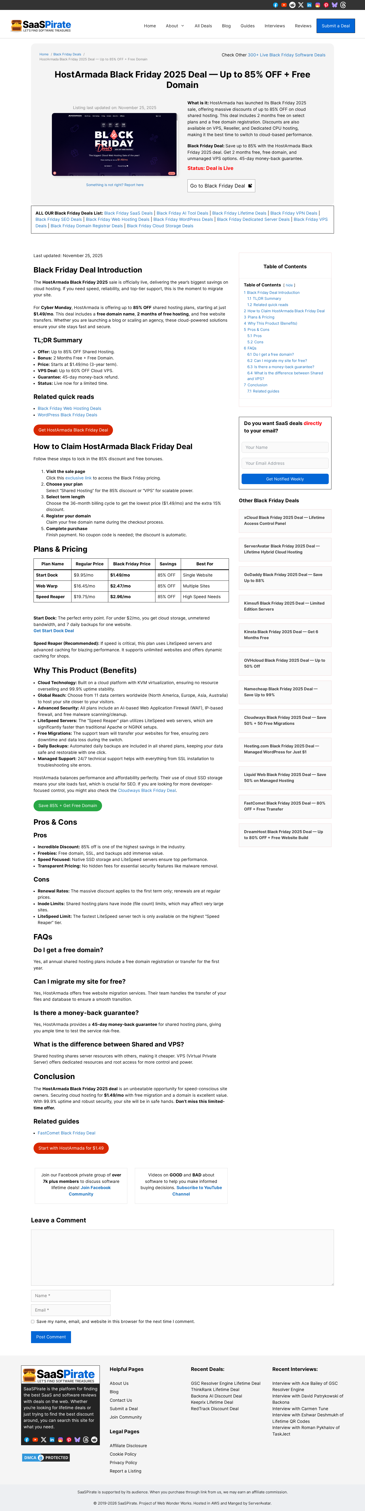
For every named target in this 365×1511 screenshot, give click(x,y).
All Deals (203, 25)
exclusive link (78, 477)
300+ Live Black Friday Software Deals (287, 54)
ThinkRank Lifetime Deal (215, 1389)
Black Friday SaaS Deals (128, 213)
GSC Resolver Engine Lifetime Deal (225, 1383)
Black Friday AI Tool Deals (182, 213)
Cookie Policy (123, 1454)
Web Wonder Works (174, 1503)
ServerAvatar (259, 1503)
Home (150, 25)
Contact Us (121, 1400)
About (172, 25)
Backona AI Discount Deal (216, 1396)
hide (289, 285)
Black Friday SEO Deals (59, 219)
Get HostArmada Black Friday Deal (73, 429)
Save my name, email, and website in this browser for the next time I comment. (115, 1321)
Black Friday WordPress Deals (183, 219)
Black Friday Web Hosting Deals (117, 219)
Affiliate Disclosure (128, 1445)
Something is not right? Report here (115, 185)
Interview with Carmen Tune (300, 1408)
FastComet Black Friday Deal (66, 1132)
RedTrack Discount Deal (215, 1408)
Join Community (126, 1417)
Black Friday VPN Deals (293, 213)
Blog (226, 25)
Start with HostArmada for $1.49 (71, 1148)
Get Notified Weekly (285, 478)
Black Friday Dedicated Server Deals (253, 219)
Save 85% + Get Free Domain (67, 805)
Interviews (275, 25)
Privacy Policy (123, 1462)
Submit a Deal (336, 25)
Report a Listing (125, 1471)
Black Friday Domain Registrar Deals (87, 225)
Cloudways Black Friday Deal (147, 790)
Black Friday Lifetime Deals (239, 213)
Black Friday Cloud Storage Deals (160, 225)
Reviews (303, 25)
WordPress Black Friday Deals (67, 414)
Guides (248, 25)
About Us (119, 1383)
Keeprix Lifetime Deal (212, 1402)
